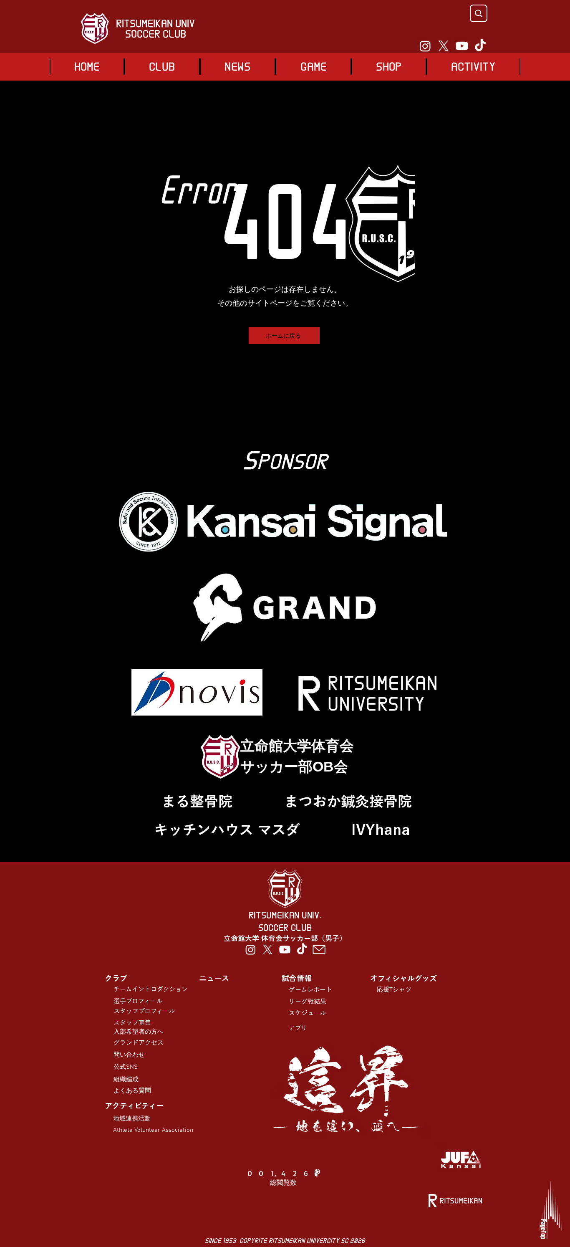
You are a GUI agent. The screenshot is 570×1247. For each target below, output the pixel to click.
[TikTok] (480, 46)
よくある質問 (132, 1091)
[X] (443, 46)
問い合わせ (129, 1055)
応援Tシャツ (394, 990)
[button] (313, 66)
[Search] (478, 13)
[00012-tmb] (319, 949)
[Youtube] (462, 46)
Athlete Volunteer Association (153, 1130)
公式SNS (125, 1067)
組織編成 (126, 1079)
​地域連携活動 (132, 1119)
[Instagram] (425, 46)
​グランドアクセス (138, 1043)
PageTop (543, 1229)
